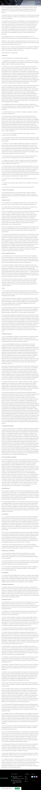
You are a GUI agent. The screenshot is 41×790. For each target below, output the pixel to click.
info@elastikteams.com (31, 1)
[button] (38, 5)
